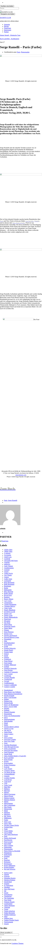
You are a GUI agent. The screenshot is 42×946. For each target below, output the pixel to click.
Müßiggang (8, 818)
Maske (6, 801)
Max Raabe (8, 807)
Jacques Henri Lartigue (11, 727)
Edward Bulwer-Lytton (11, 637)
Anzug (6, 571)
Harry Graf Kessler (10, 697)
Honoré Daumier (9, 712)
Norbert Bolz (8, 827)
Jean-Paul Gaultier (10, 739)
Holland (6, 710)
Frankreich (7, 659)
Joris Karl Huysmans (11, 750)
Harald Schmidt (9, 695)
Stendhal (7, 887)
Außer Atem (8, 579)
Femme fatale (8, 652)
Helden (6, 699)
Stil (5, 891)
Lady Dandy (8, 769)
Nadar (6, 820)
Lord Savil (7, 781)
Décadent (7, 621)
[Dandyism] (4, 541)
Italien (6, 725)
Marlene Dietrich (9, 800)
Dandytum (7, 28)
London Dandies (9, 778)
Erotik (6, 646)
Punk (5, 858)
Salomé (6, 874)
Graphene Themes (17, 943)
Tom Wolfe (7, 900)
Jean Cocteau (8, 738)
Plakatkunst (8, 853)
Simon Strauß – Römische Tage (10, 35)
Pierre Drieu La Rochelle (12, 851)
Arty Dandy (8, 575)
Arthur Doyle (8, 573)
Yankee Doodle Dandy (11, 920)
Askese (6, 577)
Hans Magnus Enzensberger (13, 694)
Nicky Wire (8, 823)
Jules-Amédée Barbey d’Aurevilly (15, 756)
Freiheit (6, 666)
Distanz (6, 630)
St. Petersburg (8, 885)
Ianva (6, 717)
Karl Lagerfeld (9, 758)
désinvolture (8, 624)
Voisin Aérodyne (9, 911)
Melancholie (8, 809)
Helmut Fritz (8, 701)
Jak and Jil (7, 730)
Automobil (7, 581)
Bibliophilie (8, 590)
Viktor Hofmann (9, 905)
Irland (6, 723)
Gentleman (7, 676)
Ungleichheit (8, 904)
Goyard (6, 681)
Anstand (6, 570)
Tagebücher (8, 896)
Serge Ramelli (12, 500)
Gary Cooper (8, 674)
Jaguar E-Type (8, 728)
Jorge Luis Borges (10, 748)
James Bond (8, 732)
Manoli (6, 792)
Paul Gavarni (8, 842)
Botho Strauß (8, 593)
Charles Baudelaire (10, 604)
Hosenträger (8, 714)
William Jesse (8, 918)
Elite (5, 641)
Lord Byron (8, 780)
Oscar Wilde (8, 833)
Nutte (6, 829)
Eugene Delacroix (10, 648)
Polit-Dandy (8, 854)
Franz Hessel (8, 661)
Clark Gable (8, 608)
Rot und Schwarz (9, 869)
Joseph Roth (8, 754)
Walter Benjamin (9, 913)
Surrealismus (8, 894)
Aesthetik (7, 559)
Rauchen (7, 860)
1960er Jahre (8, 551)
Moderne (7, 812)
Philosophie (8, 847)
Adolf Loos (8, 557)
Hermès (6, 708)
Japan (6, 736)
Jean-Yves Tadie (9, 741)
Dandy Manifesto (9, 610)
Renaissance (8, 864)
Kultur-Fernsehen (9, 765)
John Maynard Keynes (11, 747)
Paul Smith (7, 843)
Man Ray (7, 790)
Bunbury (7, 597)
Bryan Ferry (8, 595)
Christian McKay (9, 606)
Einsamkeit (7, 639)
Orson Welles (8, 831)
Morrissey (7, 814)
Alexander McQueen (11, 560)
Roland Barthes (9, 867)
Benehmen (7, 586)
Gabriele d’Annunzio (11, 672)
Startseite (7, 24)
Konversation (8, 763)
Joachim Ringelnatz (10, 745)
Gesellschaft (8, 679)
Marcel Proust (8, 796)
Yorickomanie (8, 922)
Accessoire (7, 555)
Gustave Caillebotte (10, 685)
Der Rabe (7, 623)
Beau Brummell (9, 582)
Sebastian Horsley (10, 878)
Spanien (6, 883)
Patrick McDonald (10, 838)
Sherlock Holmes (9, 880)
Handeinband (8, 690)
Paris (18, 52)
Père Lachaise (8, 845)
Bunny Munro (8, 599)
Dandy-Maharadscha (11, 617)
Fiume (6, 655)
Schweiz (7, 876)
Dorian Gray (8, 634)
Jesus (5, 743)
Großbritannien (9, 683)
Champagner (8, 602)
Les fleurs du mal (9, 772)
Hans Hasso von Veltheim (12, 692)
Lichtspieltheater (9, 774)
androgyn (7, 564)
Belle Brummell (9, 584)
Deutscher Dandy (9, 626)
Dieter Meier (8, 628)
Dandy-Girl (8, 613)
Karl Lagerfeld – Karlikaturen (9, 39)
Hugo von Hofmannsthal (12, 716)
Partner (6, 32)
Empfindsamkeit (9, 643)
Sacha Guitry (8, 873)
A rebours (7, 553)
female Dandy (8, 650)
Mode (6, 811)
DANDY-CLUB (5, 17)
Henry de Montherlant (11, 705)
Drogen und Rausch (10, 635)
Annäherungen (9, 568)
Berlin (6, 588)
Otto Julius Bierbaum (11, 834)
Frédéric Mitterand (10, 665)
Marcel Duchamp (9, 794)
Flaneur (6, 657)
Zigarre (6, 924)
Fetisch (6, 654)
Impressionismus (9, 719)
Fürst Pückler (8, 670)
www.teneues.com (20, 475)
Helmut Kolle (8, 703)
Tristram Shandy (9, 902)
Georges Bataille (9, 677)
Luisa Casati (8, 785)
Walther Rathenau (10, 915)
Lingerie (6, 776)
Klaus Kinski (8, 759)
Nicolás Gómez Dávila (11, 825)
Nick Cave (7, 822)
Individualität (8, 721)
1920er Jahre (8, 550)
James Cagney (8, 734)
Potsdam (7, 856)
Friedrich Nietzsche (10, 668)
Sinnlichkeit (8, 882)
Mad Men (7, 787)
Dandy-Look (8, 615)
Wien (5, 916)
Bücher (6, 26)
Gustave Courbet (9, 687)
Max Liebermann (9, 805)
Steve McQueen (9, 889)
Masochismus (8, 803)
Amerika (7, 562)
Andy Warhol (8, 566)
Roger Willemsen (9, 865)
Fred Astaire (8, 663)
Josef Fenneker (9, 752)
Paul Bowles (8, 840)
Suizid (6, 893)
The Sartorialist (9, 898)
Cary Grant (7, 601)
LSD (5, 783)
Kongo (6, 761)
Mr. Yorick (7, 816)
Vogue (6, 909)
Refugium (7, 862)
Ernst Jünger (8, 645)
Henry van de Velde (10, 706)
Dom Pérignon (9, 632)
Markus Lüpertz (9, 798)
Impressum (7, 30)
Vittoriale (7, 907)
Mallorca (7, 789)
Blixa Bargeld (8, 592)
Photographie (25, 52)
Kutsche (6, 767)
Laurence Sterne (9, 770)
